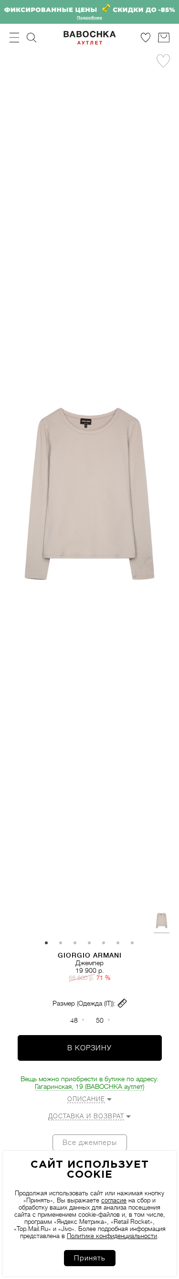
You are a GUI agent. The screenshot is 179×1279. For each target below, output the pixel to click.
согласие (113, 1200)
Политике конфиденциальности (112, 1236)
